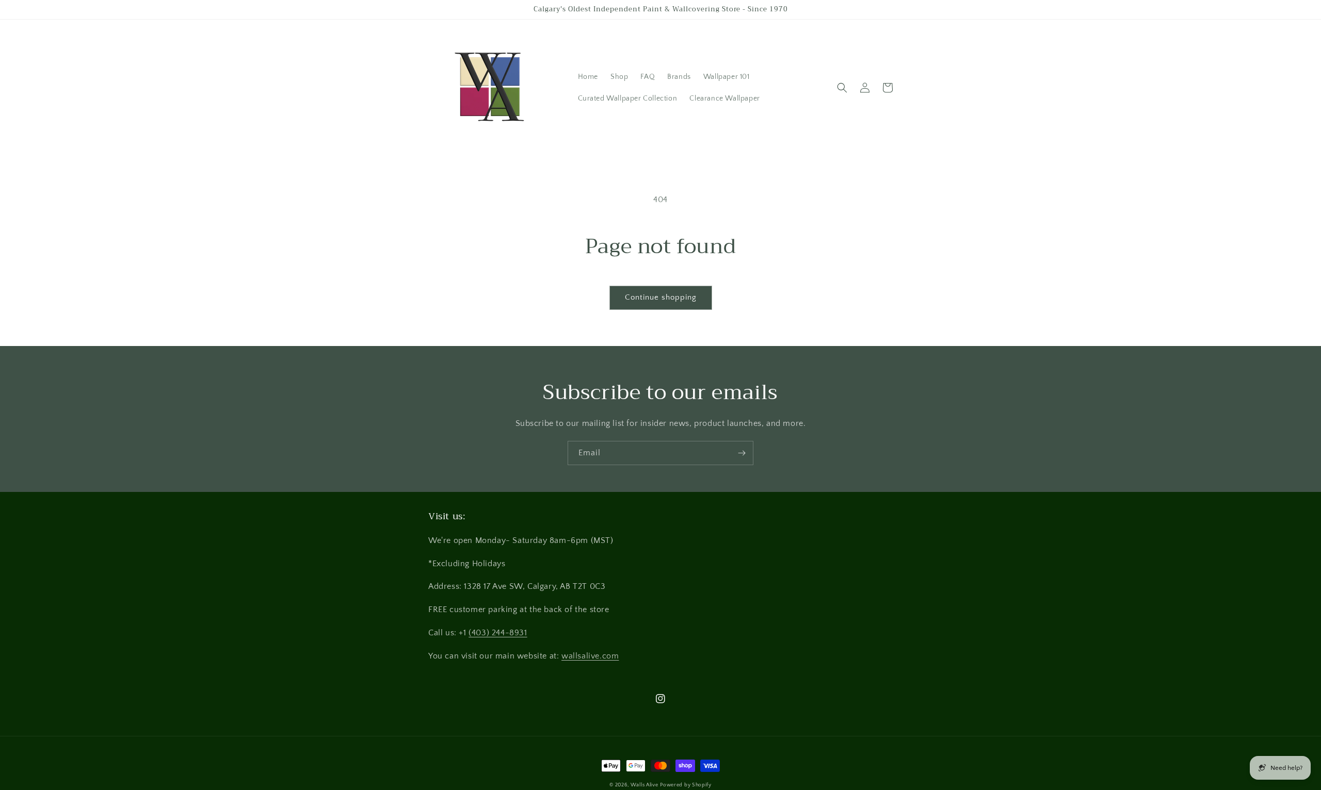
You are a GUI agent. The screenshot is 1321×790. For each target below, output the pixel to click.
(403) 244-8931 (498, 632)
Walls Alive (644, 785)
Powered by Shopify (686, 785)
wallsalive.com (590, 656)
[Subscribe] (741, 453)
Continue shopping (661, 297)
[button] (842, 87)
